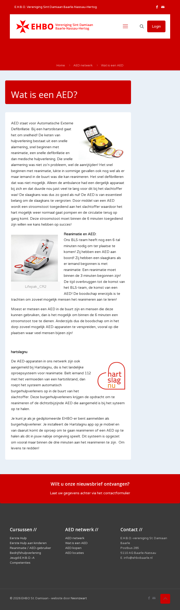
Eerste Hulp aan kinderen (28, 543)
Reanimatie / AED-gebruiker (30, 548)
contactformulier (116, 493)
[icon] (163, 7)
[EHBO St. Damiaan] (54, 26)
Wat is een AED (112, 65)
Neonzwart (79, 598)
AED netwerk (83, 65)
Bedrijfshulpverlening (25, 553)
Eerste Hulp (18, 538)
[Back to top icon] (165, 599)
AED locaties (74, 553)
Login (156, 26)
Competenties (20, 563)
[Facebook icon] (157, 7)
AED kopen (73, 548)
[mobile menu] (125, 26)
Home (60, 65)
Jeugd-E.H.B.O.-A (22, 558)
